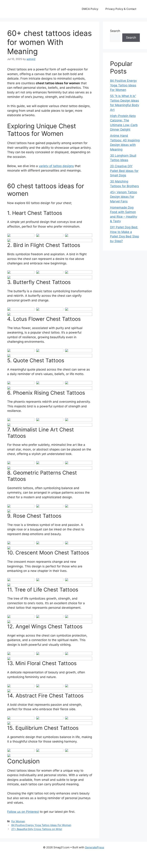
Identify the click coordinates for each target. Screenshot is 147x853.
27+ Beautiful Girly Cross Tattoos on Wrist (36, 829)
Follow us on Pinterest (23, 811)
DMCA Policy (90, 9)
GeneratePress (94, 847)
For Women (18, 821)
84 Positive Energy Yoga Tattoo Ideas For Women (41, 825)
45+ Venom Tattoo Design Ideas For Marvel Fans (123, 196)
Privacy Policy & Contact (120, 9)
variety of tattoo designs (56, 166)
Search (115, 31)
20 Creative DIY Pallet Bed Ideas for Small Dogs (124, 170)
